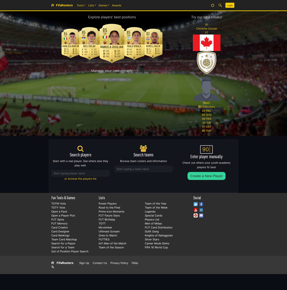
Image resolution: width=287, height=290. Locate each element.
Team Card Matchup (64, 239)
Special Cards (153, 215)
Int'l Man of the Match (112, 243)
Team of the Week (156, 207)
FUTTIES (104, 239)
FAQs (135, 263)
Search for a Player (63, 243)
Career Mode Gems (157, 243)
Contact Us (100, 263)
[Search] (220, 5)
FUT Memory (59, 223)
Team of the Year (155, 203)
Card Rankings (60, 235)
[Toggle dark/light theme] (212, 5)
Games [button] (103, 5)
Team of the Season (111, 247)
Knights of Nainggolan (159, 235)
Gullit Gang (152, 231)
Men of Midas (153, 223)
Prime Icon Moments (111, 211)
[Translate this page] (52, 267)
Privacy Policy (119, 263)
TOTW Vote (58, 203)
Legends (150, 211)
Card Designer (60, 231)
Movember (105, 227)
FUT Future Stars (109, 215)
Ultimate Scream (109, 231)
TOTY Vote (58, 207)
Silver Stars (152, 239)
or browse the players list (80, 178)
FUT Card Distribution (158, 227)
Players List (152, 219)
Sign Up (84, 263)
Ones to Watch (108, 235)
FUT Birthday (107, 219)
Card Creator (59, 227)
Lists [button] (91, 5)
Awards (116, 5)
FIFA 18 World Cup (156, 247)
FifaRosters (65, 263)
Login (230, 5)
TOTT (102, 223)
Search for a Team (62, 247)
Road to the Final (109, 207)
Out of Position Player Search (69, 251)
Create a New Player (206, 176)
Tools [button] (80, 5)
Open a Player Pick (63, 215)
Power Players (108, 203)
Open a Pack (59, 211)
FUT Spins (57, 219)
